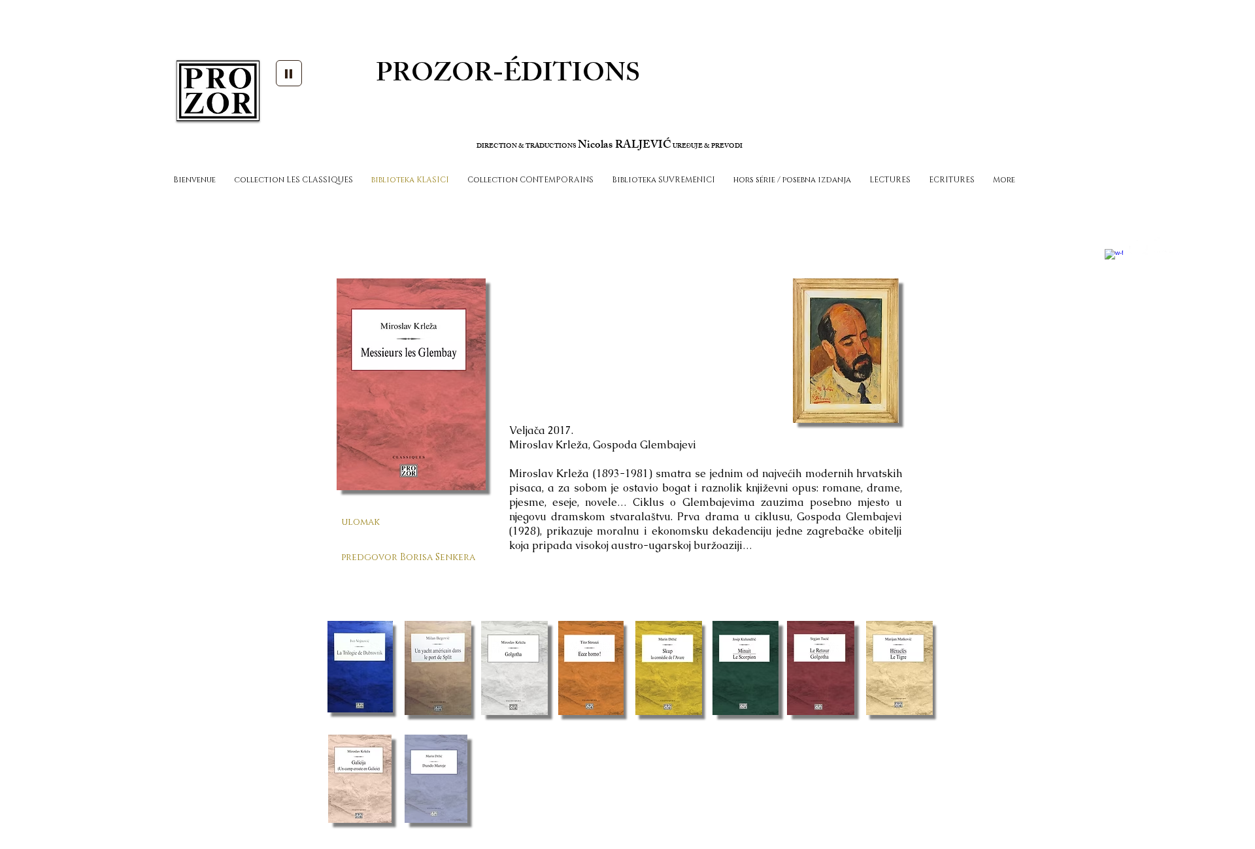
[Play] (288, 73)
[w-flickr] (1163, 246)
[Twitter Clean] (1139, 246)
